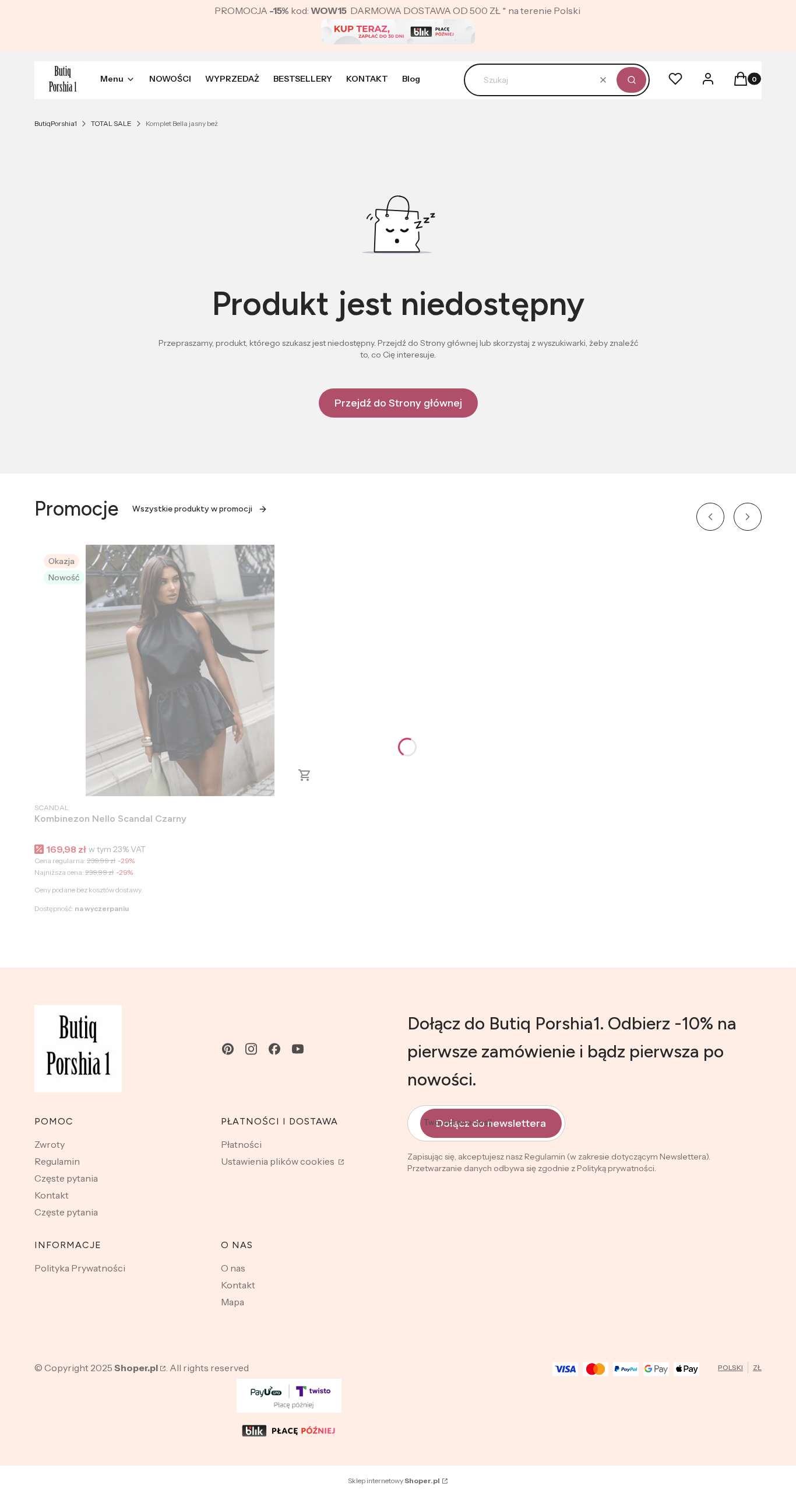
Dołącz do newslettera (491, 1123)
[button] (631, 80)
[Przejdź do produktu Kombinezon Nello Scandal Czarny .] (180, 670)
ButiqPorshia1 (55, 123)
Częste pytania (66, 1178)
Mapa (232, 1302)
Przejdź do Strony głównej (398, 403)
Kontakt (51, 1195)
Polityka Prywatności (79, 1268)
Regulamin (57, 1161)
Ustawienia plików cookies (278, 1161)
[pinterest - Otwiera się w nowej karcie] (228, 1049)
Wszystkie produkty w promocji (192, 509)
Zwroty (49, 1144)
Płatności (241, 1144)
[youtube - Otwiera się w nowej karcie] (298, 1049)
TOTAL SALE (111, 123)
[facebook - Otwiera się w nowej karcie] (274, 1049)
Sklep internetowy (394, 1480)
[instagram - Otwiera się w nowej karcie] (251, 1049)
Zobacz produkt (304, 775)
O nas (233, 1268)
